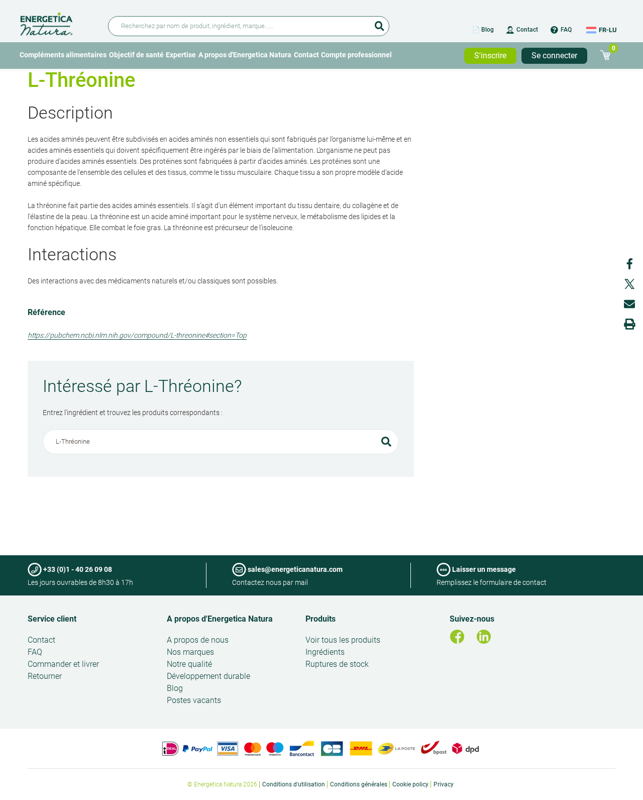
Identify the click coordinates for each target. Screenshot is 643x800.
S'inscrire (490, 55)
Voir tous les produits (342, 640)
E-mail (629, 304)
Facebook (629, 264)
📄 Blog (483, 29)
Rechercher (379, 22)
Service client (52, 619)
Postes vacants (194, 700)
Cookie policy (410, 784)
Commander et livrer (63, 664)
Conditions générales (358, 784)
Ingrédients (325, 652)
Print (629, 324)
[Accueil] (58, 22)
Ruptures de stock (337, 664)
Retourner (45, 676)
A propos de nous (198, 640)
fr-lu (608, 30)
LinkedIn (484, 637)
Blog (175, 688)
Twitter (629, 284)
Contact (527, 29)
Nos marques (190, 652)
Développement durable (208, 676)
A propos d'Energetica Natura (244, 55)
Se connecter (554, 55)
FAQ (566, 29)
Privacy (444, 784)
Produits (320, 619)
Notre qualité (189, 664)
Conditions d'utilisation (293, 784)
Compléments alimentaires (63, 55)
